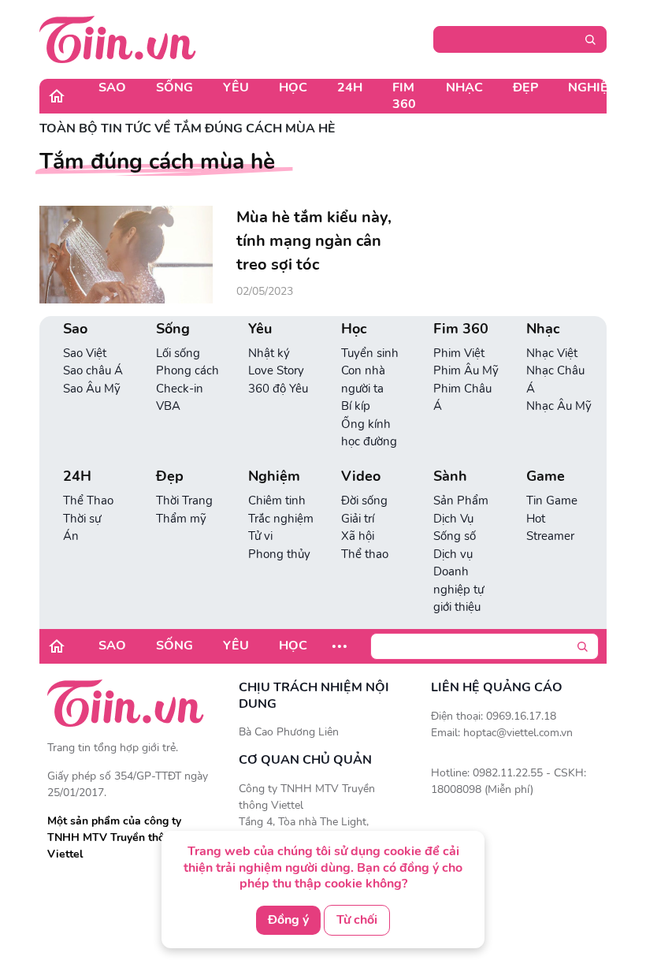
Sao (112, 87)
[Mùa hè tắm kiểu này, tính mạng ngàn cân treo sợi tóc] (126, 254)
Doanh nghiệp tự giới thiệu (458, 589)
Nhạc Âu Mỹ (559, 406)
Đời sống (364, 500)
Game (545, 476)
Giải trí (357, 519)
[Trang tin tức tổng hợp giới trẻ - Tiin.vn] (117, 38)
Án (71, 536)
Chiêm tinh (277, 500)
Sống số (454, 536)
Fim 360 (404, 96)
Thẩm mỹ (181, 519)
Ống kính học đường (369, 433)
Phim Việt (458, 353)
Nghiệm (593, 87)
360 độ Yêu (278, 388)
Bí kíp (355, 406)
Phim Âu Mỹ (466, 370)
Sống (174, 87)
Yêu (236, 87)
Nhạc (464, 87)
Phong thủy (279, 554)
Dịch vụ (453, 554)
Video (361, 476)
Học (293, 87)
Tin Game (551, 500)
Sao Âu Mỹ (92, 388)
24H (349, 87)
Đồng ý (288, 920)
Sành (450, 476)
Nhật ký (269, 353)
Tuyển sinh (370, 353)
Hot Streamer (550, 528)
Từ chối (356, 920)
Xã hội (357, 536)
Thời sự (82, 519)
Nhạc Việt (551, 353)
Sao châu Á (93, 370)
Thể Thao (88, 500)
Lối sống (178, 353)
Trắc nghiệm (281, 519)
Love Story (276, 370)
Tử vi (260, 536)
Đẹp (525, 87)
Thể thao (364, 554)
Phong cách (187, 370)
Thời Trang (184, 500)
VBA (168, 406)
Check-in (179, 388)
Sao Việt (84, 353)
